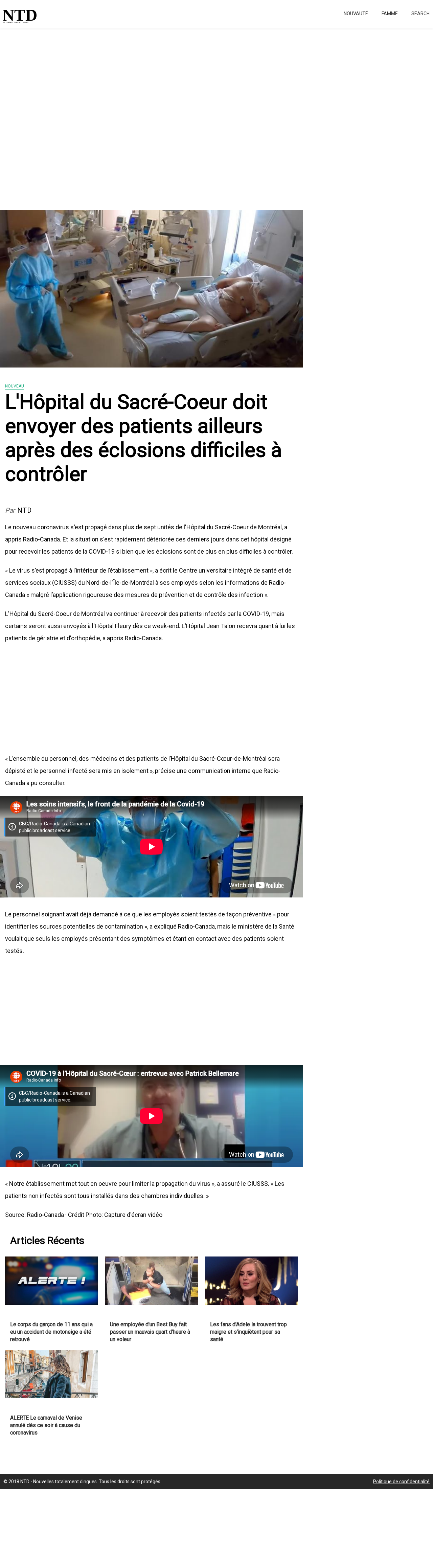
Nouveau (14, 386)
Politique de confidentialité (401, 1481)
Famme (390, 13)
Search (420, 13)
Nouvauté (356, 13)
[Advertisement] (203, 115)
